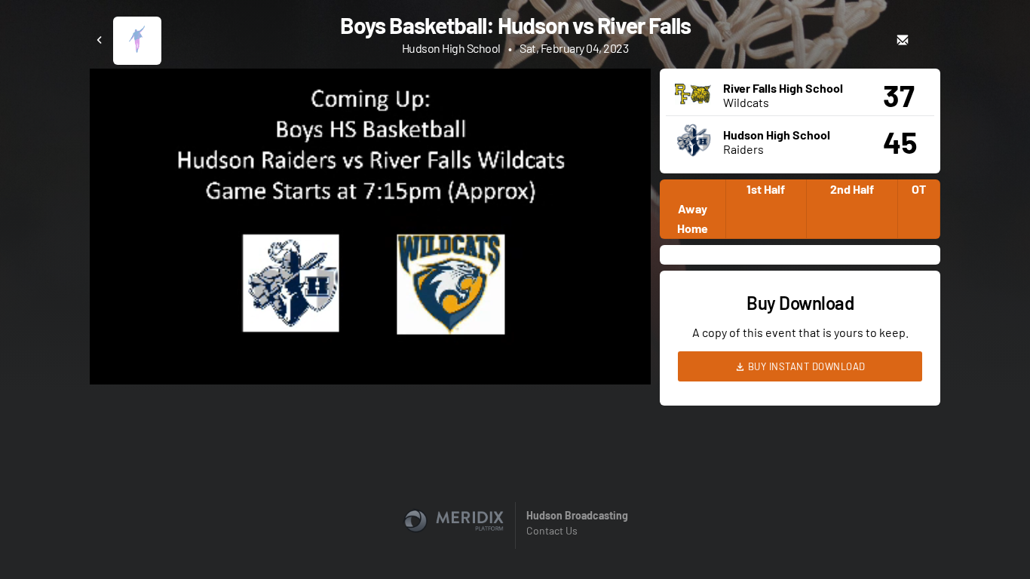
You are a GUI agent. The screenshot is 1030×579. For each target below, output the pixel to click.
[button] (375, 231)
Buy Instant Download (805, 366)
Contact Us (552, 530)
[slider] (370, 330)
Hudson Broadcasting (577, 515)
